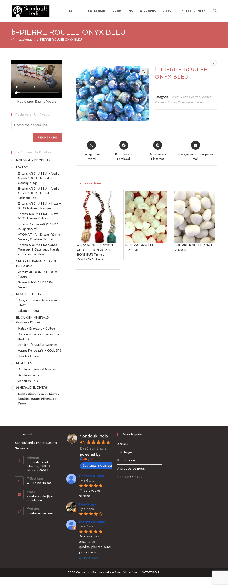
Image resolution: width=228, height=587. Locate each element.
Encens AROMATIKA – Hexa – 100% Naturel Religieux (40, 216)
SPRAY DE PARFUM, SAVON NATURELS (36, 263)
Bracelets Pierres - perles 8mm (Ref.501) (39, 337)
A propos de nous (131, 468)
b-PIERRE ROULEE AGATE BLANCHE (194, 247)
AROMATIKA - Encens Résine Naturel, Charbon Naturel (39, 237)
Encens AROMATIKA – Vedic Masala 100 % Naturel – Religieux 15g (38, 193)
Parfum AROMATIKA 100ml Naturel (38, 274)
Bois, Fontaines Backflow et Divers (37, 303)
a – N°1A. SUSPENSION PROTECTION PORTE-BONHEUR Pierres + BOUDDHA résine (95, 252)
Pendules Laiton (29, 375)
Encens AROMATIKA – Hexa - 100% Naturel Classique (39, 206)
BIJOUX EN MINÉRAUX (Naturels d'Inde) (32, 320)
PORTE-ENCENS (28, 294)
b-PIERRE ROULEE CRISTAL (139, 247)
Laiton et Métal (28, 310)
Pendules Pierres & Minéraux (38, 369)
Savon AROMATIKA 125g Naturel (36, 285)
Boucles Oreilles (29, 356)
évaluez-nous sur (98, 465)
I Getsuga (87, 504)
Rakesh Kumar (91, 476)
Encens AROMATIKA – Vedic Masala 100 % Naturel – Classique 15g (38, 178)
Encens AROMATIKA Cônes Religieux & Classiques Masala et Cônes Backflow (38, 249)
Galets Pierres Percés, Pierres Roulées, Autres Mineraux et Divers (38, 398)
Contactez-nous (129, 476)
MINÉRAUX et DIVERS (32, 387)
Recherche (47, 137)
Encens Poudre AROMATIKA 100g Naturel (38, 227)
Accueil (122, 444)
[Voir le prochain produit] (213, 63)
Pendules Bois (28, 381)
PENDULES (24, 363)
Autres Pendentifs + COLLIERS (40, 350)
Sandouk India (94, 436)
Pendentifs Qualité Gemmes (37, 344)
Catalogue (125, 452)
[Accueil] (12, 39)
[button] (143, 71)
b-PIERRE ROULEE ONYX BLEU (59, 39)
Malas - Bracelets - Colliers (37, 328)
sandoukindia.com (40, 513)
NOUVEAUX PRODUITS (33, 160)
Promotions (126, 460)
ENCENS (22, 167)
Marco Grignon (92, 522)
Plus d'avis (88, 558)
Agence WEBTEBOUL (146, 572)
